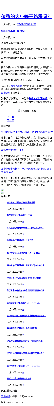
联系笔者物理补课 (38, 98)
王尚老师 (5, 396)
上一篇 (10, 117)
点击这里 (5, 93)
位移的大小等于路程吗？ (26, 16)
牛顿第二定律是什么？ (12, 150)
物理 (33, 24)
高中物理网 (16, 86)
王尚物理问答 (24, 24)
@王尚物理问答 (17, 6)
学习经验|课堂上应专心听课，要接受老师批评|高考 (27, 132)
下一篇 (10, 120)
